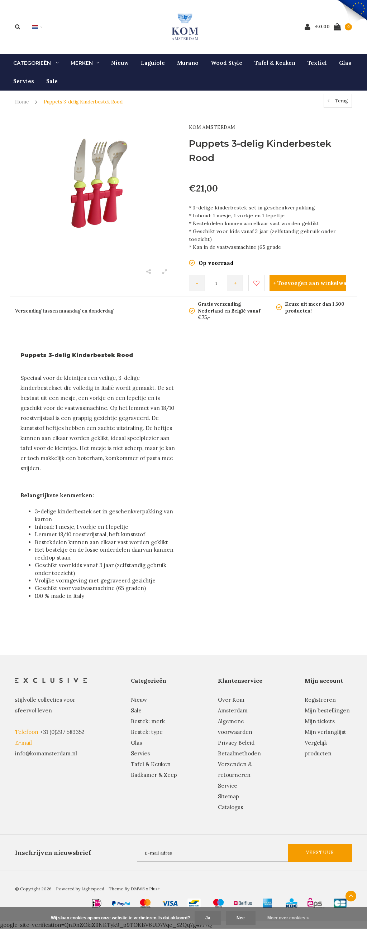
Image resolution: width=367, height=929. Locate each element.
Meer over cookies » (288, 917)
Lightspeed (92, 888)
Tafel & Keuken (274, 62)
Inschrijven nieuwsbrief (53, 853)
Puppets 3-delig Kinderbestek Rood (83, 102)
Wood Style (226, 62)
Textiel (317, 62)
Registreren (320, 699)
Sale (52, 81)
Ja (207, 917)
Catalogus (230, 807)
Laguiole (153, 62)
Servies (23, 81)
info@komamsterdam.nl (46, 753)
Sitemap (228, 796)
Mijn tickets (320, 721)
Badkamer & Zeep (154, 774)
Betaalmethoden (239, 753)
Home (22, 102)
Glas (345, 62)
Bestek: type (147, 732)
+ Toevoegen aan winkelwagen (309, 283)
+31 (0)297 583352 (62, 732)
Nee (241, 917)
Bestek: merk (148, 721)
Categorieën (32, 63)
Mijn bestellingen (327, 710)
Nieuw (120, 62)
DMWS (137, 888)
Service (227, 785)
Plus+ (154, 888)
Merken (82, 63)
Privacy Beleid (236, 742)
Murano (188, 62)
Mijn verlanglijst (325, 732)
